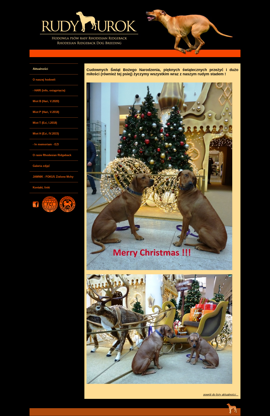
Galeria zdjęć (41, 165)
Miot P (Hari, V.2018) (46, 112)
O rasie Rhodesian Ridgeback (52, 155)
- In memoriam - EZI (46, 144)
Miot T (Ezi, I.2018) (45, 122)
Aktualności (40, 68)
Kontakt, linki (41, 187)
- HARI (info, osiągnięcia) (49, 90)
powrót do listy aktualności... (220, 394)
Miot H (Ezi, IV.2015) (46, 133)
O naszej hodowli (44, 79)
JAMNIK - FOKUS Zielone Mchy (53, 176)
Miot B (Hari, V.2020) (46, 101)
